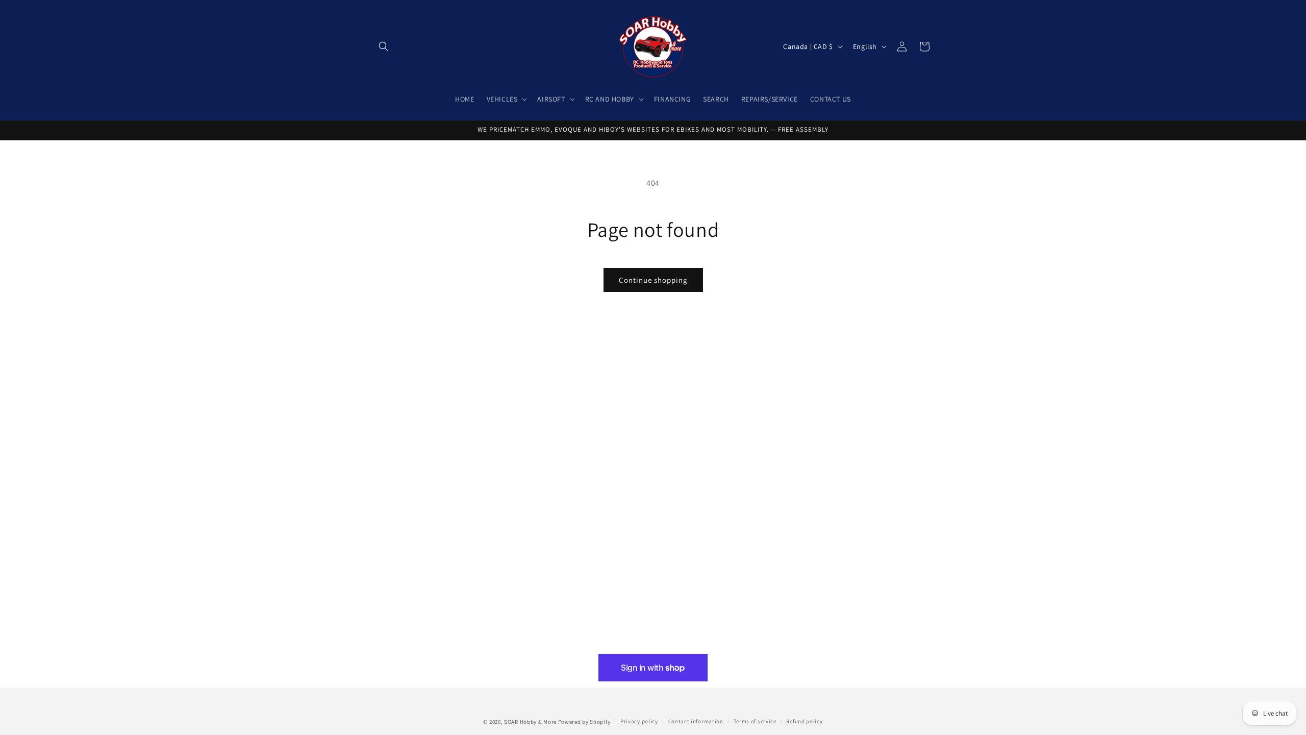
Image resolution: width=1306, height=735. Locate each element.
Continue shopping (653, 280)
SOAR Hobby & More (530, 721)
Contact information (695, 721)
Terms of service (755, 721)
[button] (383, 46)
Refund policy (804, 721)
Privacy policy (639, 721)
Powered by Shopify (584, 721)
